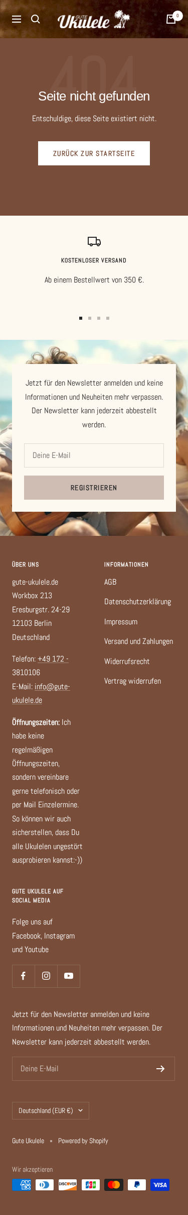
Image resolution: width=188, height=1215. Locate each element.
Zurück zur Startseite (94, 153)
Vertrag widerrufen (132, 681)
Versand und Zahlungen (138, 641)
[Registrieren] (160, 1068)
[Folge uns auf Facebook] (23, 976)
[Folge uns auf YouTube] (68, 976)
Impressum (120, 621)
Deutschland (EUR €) (46, 1110)
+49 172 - (53, 658)
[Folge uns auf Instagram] (46, 976)
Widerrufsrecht (127, 661)
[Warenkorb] (171, 19)
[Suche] (35, 19)
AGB (110, 582)
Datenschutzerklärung (137, 601)
